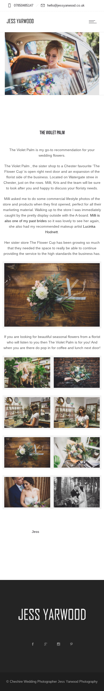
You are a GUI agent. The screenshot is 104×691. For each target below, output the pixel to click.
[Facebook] (32, 644)
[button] (27, 373)
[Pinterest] (71, 644)
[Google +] (45, 644)
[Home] (20, 25)
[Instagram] (58, 644)
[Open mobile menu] (94, 22)
